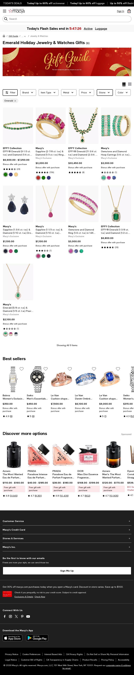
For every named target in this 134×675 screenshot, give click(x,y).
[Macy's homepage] (5, 36)
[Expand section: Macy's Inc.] (67, 547)
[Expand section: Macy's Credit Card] (67, 530)
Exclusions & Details (24, 597)
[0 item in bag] (129, 11)
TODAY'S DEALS (12, 3)
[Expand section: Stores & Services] (67, 538)
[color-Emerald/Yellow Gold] (43, 178)
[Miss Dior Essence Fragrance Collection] (88, 454)
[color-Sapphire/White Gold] (49, 178)
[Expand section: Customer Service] (67, 521)
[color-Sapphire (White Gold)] (11, 174)
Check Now (39, 597)
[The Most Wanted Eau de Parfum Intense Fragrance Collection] (14, 454)
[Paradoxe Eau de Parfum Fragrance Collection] (63, 454)
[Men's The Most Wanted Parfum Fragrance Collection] (113, 454)
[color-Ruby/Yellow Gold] (38, 178)
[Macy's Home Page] (16, 11)
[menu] (5, 11)
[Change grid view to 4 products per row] (124, 84)
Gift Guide (13, 36)
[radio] (5, 174)
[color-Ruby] (109, 178)
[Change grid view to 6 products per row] (129, 84)
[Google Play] (37, 638)
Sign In (120, 11)
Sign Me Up (67, 570)
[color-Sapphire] (114, 178)
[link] (18, 162)
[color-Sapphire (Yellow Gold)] (16, 174)
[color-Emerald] (6, 174)
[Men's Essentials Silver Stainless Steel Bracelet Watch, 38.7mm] (37, 379)
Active (88, 28)
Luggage (101, 28)
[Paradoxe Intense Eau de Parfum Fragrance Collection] (39, 454)
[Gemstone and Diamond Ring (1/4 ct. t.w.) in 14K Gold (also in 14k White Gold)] (83, 204)
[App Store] (12, 638)
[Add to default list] (22, 369)
